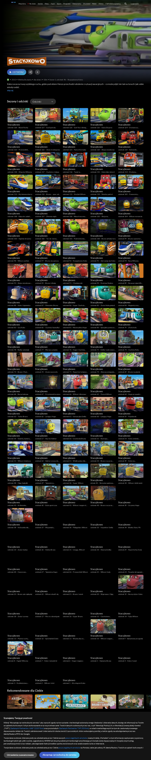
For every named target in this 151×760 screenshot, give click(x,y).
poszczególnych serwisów (76, 738)
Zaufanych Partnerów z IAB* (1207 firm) (27, 728)
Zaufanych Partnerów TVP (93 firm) (74, 728)
